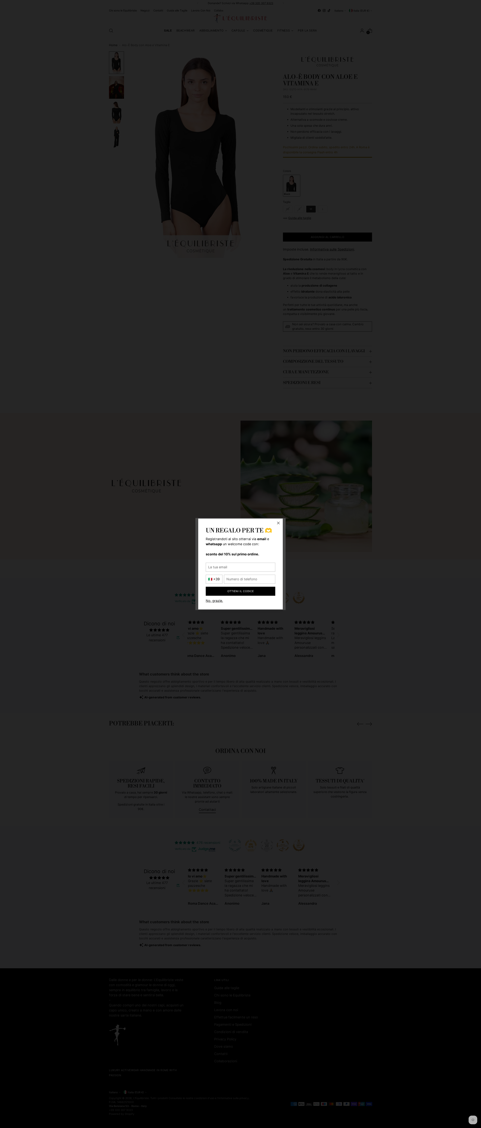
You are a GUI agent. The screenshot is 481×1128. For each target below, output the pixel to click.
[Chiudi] (278, 523)
